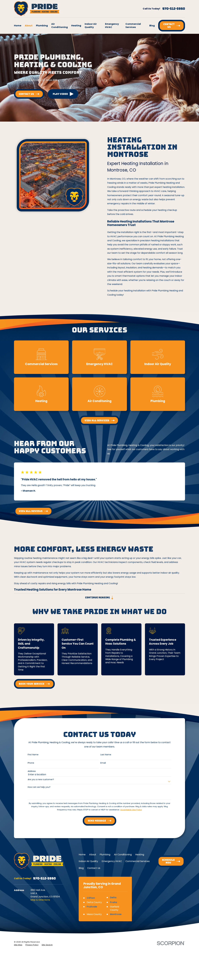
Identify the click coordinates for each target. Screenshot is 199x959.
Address (32, 771)
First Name (33, 754)
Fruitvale (92, 906)
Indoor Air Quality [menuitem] (91, 25)
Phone (31, 763)
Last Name (105, 754)
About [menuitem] (28, 25)
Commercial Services (137, 861)
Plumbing (105, 854)
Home (82, 854)
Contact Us (93, 868)
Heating (139, 854)
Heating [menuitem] (76, 25)
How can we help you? (39, 787)
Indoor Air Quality (88, 861)
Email (103, 763)
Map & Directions (40, 899)
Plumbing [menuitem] (42, 25)
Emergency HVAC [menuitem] (112, 25)
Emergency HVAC (112, 861)
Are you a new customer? (41, 779)
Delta (113, 897)
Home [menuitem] (17, 25)
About (92, 854)
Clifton (91, 898)
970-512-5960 (173, 8)
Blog (81, 868)
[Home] (36, 8)
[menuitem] (18, 945)
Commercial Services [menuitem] (133, 25)
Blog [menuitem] (152, 25)
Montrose (115, 914)
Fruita (113, 902)
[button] (63, 94)
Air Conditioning (123, 854)
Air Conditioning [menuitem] (59, 25)
